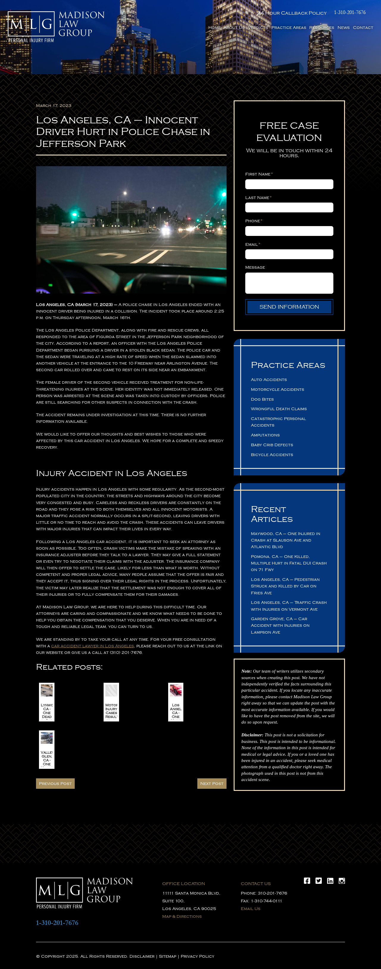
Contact (363, 27)
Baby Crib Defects (272, 445)
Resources (321, 27)
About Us (234, 27)
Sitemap (167, 956)
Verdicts (258, 27)
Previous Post (55, 783)
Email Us (250, 908)
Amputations (265, 435)
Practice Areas (288, 27)
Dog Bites (262, 399)
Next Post (212, 783)
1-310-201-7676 (350, 12)
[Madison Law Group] (56, 26)
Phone (254, 220)
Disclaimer (141, 956)
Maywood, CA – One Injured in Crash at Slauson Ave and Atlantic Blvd (285, 540)
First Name (259, 174)
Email (252, 244)
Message (255, 267)
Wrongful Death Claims (279, 409)
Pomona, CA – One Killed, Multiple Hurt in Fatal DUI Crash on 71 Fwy (289, 563)
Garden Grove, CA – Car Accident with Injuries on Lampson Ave (280, 625)
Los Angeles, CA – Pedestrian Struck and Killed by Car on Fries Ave (285, 586)
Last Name (258, 197)
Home (214, 27)
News (344, 27)
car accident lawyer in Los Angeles (92, 646)
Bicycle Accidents (272, 454)
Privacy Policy (197, 956)
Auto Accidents (269, 379)
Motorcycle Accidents (277, 389)
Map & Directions (182, 916)
